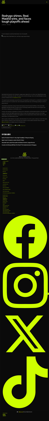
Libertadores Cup (5, 206)
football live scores (17, 97)
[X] (25, 333)
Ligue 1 (4, 180)
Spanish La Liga (5, 201)
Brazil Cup (4, 171)
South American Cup (6, 182)
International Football (6, 127)
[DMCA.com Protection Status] (4, 159)
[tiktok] (25, 382)
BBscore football (5, 122)
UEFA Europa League (6, 191)
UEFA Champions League (6, 189)
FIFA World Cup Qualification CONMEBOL (9, 213)
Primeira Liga (5, 175)
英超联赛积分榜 (5, 173)
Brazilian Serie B (5, 196)
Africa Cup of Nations (6, 187)
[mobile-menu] (45, 2)
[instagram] (25, 285)
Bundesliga (4, 178)
